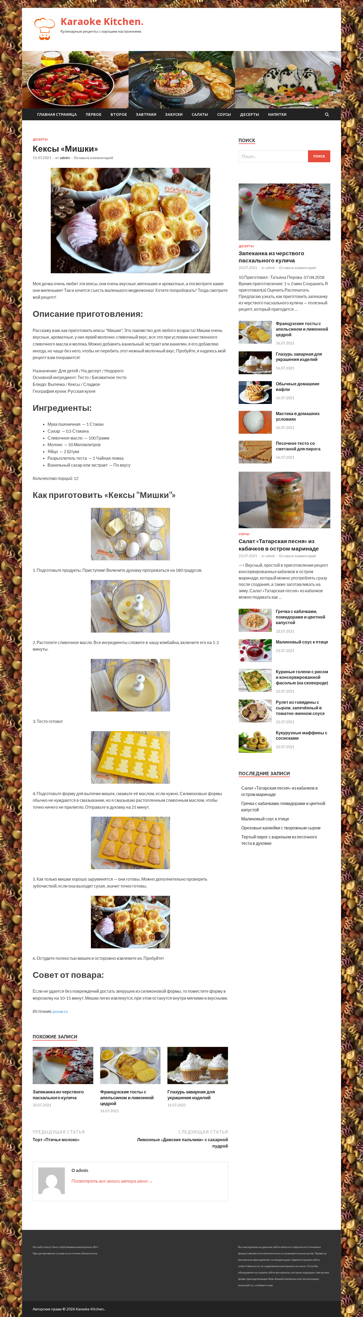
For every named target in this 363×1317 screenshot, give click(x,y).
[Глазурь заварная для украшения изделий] (197, 1085)
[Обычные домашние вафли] (255, 402)
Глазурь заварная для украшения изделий (191, 1094)
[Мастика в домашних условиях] (255, 431)
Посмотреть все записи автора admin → (112, 1180)
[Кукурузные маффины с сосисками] (255, 751)
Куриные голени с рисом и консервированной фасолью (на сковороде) (302, 677)
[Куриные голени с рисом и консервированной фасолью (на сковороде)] (255, 690)
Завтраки (146, 114)
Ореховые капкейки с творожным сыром (280, 827)
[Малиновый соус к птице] (255, 660)
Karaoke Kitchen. (102, 21)
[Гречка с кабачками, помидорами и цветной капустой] (255, 630)
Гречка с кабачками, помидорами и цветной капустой (300, 617)
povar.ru (60, 1011)
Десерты (249, 114)
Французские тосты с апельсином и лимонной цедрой (127, 1097)
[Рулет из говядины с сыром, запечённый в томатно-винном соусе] (255, 720)
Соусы (224, 114)
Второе (119, 114)
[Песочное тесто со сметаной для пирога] (255, 461)
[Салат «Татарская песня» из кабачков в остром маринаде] (284, 529)
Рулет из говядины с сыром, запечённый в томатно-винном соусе (300, 708)
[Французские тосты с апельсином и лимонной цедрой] (130, 1085)
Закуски (174, 114)
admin (65, 158)
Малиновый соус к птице (302, 641)
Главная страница (57, 114)
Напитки (277, 114)
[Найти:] (284, 156)
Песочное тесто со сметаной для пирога (298, 446)
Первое (94, 114)
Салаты (200, 114)
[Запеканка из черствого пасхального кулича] (63, 1085)
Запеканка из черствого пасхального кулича (58, 1094)
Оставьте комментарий (93, 158)
